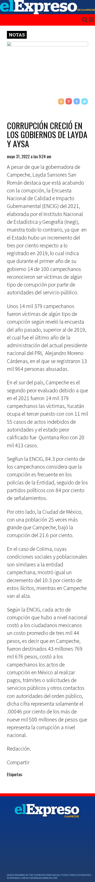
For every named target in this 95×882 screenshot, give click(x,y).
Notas (17, 35)
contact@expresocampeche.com (39, 878)
